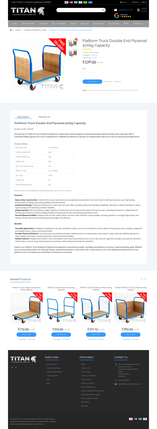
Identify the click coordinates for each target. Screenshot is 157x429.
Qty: (84, 69)
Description (23, 117)
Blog (83, 364)
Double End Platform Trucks (35, 30)
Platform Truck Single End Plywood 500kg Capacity (26, 289)
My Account (85, 372)
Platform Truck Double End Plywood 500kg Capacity (71, 30)
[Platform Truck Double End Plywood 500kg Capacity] (72, 42)
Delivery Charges (87, 383)
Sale (48, 379)
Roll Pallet (85, 402)
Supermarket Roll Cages (90, 394)
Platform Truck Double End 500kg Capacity (61, 289)
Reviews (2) (44, 117)
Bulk (48, 383)
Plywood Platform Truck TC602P (125, 90)
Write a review (94, 52)
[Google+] (16, 367)
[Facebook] (12, 367)
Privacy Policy (86, 379)
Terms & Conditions (88, 376)
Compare (109, 81)
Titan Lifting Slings (53, 368)
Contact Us (85, 368)
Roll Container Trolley (89, 398)
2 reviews (86, 52)
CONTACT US (126, 10)
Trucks (18, 30)
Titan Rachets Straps (54, 372)
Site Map (84, 406)
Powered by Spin (38, 424)
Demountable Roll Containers (92, 391)
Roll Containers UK (88, 387)
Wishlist (118, 81)
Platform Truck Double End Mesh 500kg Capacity (96, 289)
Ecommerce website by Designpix (21, 424)
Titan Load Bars (53, 376)
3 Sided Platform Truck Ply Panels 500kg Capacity (131, 289)
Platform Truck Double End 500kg (99, 90)
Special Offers (52, 364)
